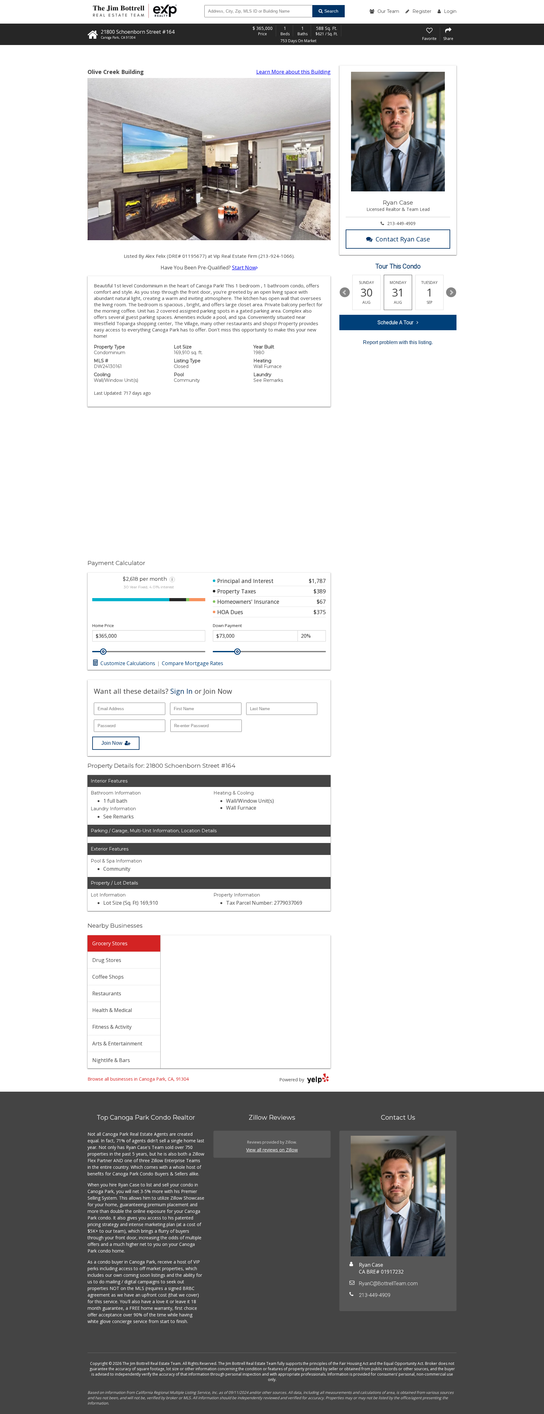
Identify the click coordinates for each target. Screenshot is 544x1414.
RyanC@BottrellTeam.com (388, 1284)
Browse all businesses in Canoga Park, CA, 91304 (138, 1079)
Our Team (388, 11)
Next (451, 292)
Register (421, 11)
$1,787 (317, 581)
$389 (320, 591)
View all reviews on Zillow (272, 1150)
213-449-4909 (401, 223)
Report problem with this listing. (398, 342)
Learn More (293, 71)
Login (450, 11)
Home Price (103, 625)
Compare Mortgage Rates (192, 663)
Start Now (244, 267)
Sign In (181, 691)
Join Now (111, 743)
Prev (345, 292)
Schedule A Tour (395, 322)
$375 (320, 612)
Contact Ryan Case (403, 239)
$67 (321, 601)
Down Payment (227, 625)
